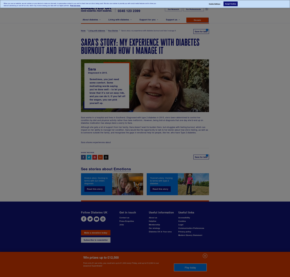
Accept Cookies (230, 4)
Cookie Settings (214, 4)
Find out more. (75, 6)
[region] (145, 4)
